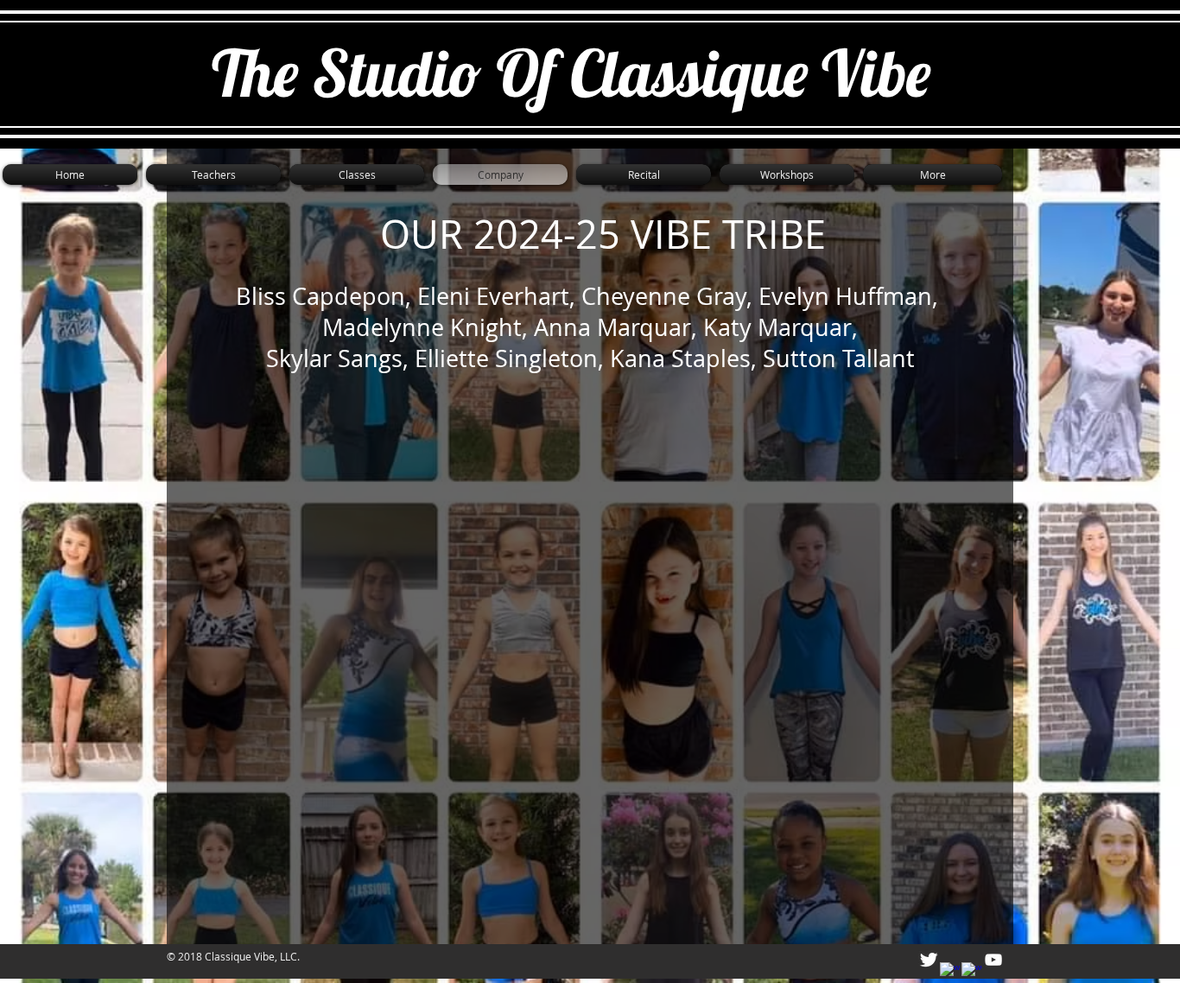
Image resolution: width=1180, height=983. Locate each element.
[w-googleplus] (971, 972)
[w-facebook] (950, 972)
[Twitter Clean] (928, 959)
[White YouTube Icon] (993, 959)
